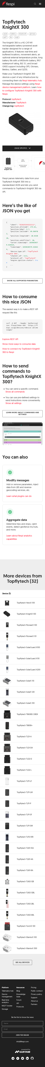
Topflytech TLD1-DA (25, 748)
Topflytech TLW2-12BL (26, 893)
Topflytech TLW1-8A (25, 870)
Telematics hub (7, 991)
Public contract (37, 991)
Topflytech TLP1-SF (24, 815)
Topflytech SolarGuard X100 (28, 648)
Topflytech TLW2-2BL (25, 904)
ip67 (5, 37)
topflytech (16, 99)
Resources (20, 988)
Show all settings (13, 403)
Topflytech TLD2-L (24, 770)
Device (5, 594)
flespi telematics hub (32, 81)
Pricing (33, 988)
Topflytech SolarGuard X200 (28, 670)
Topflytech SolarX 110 (25, 681)
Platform (5, 988)
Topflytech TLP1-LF (24, 781)
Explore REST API (10, 339)
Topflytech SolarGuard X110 (28, 659)
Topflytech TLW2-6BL (25, 915)
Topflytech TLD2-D (24, 759)
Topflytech (21, 103)
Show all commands (15, 392)
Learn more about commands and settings (22, 413)
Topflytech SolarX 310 (26, 703)
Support (34, 998)
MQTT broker (7, 1006)
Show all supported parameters (22, 281)
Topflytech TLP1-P (24, 804)
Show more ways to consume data (19, 344)
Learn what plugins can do (19, 496)
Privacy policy (36, 994)
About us (34, 1001)
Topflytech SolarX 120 (26, 692)
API (17, 1003)
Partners (34, 1004)
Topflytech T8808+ (25, 726)
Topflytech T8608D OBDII (27, 714)
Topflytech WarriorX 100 (27, 937)
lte (11, 37)
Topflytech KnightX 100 (26, 614)
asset (5, 34)
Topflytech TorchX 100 (26, 926)
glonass (32, 34)
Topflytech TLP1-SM (25, 826)
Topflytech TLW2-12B (25, 882)
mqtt (16, 37)
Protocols (20, 1007)
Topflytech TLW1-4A (25, 859)
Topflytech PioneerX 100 (27, 625)
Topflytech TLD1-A (24, 737)
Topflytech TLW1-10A (25, 848)
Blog (18, 991)
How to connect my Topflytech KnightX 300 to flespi (21, 351)
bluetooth (22, 34)
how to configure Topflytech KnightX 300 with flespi (22, 90)
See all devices (23, 962)
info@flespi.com (22, 1042)
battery (13, 34)
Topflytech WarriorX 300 (27, 949)
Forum (18, 1000)
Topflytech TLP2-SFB (25, 837)
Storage (5, 1009)
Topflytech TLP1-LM (25, 792)
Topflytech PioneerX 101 (26, 636)
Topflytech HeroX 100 (26, 603)
